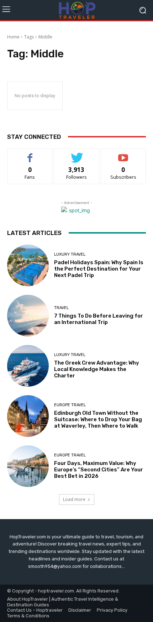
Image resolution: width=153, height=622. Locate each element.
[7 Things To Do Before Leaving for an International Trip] (28, 315)
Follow (76, 154)
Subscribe (123, 154)
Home (13, 37)
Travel (61, 308)
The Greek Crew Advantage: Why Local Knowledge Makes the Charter (96, 369)
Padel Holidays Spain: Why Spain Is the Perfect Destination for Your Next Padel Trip (98, 268)
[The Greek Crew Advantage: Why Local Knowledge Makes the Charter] (28, 366)
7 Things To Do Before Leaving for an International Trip (98, 319)
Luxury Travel (69, 254)
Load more (74, 499)
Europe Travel (70, 405)
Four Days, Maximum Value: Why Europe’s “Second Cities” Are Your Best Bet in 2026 (98, 469)
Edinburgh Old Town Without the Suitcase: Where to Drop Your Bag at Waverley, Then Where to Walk (98, 419)
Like (30, 154)
